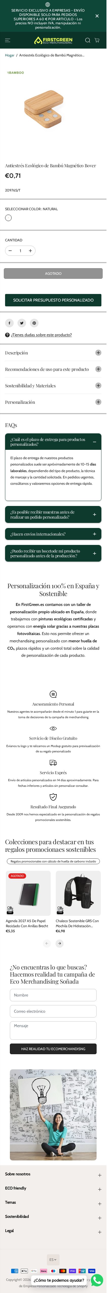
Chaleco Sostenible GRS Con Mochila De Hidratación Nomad (77, 923)
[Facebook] (9, 323)
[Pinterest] (34, 323)
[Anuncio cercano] (97, 16)
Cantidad (13, 240)
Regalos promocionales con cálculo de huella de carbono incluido (53, 861)
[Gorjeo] (21, 323)
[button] (8, 40)
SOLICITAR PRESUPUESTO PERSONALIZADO (53, 300)
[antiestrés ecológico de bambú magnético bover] (48, 110)
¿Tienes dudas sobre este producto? (41, 334)
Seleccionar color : (31, 209)
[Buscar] (87, 40)
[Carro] (96, 40)
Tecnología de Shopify (72, 1286)
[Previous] (47, 943)
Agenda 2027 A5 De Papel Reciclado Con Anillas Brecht (27, 923)
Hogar (9, 55)
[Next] (59, 943)
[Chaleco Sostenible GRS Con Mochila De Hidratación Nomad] (78, 893)
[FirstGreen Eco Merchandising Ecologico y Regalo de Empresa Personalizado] (53, 40)
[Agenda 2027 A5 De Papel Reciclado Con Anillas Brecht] (28, 893)
